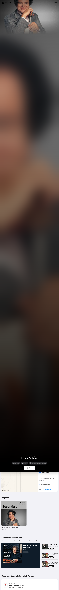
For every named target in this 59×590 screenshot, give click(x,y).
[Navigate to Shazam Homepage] (6, 3)
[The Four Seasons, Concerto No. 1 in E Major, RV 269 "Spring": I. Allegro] (44, 555)
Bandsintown (47, 489)
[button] (56, 2)
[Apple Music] (30, 552)
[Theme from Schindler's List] (44, 546)
